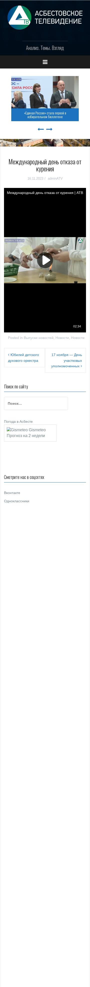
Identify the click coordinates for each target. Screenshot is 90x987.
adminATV (55, 178)
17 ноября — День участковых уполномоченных (66, 360)
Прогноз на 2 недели (26, 436)
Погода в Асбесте (18, 421)
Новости (62, 338)
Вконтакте (12, 493)
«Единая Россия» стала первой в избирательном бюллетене (45, 114)
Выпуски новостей (39, 338)
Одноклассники (16, 501)
